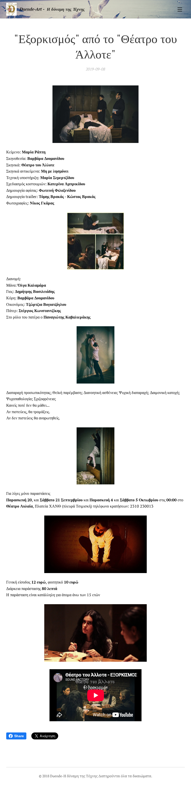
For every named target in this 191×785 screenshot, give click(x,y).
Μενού (180, 9)
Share (19, 736)
